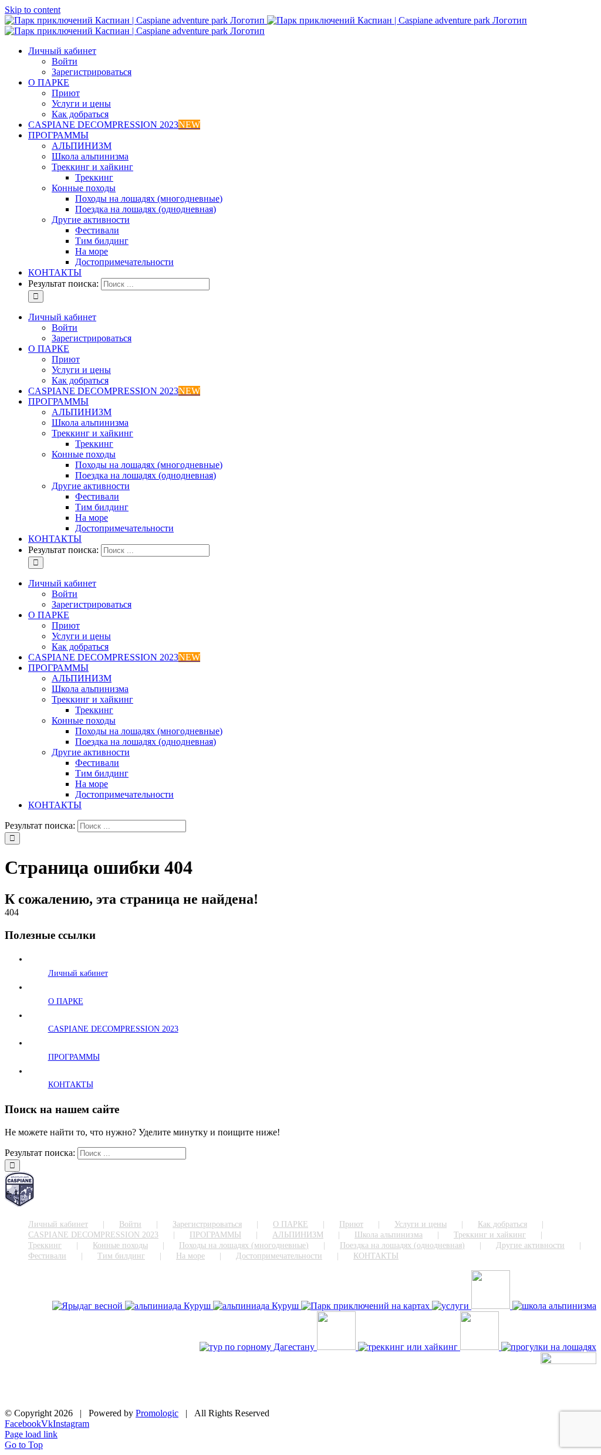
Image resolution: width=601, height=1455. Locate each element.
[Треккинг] (409, 1347)
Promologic (157, 1413)
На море (190, 1255)
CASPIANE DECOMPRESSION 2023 (113, 1029)
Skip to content (32, 10)
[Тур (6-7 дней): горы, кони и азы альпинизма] (548, 1347)
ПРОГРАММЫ (74, 1057)
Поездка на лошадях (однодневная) (402, 1245)
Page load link (31, 1434)
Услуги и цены (420, 1224)
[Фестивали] (337, 1347)
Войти (130, 1224)
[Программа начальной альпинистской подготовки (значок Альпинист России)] (554, 1306)
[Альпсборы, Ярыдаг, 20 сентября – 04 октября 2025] (88, 1306)
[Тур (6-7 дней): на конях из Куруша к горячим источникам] (480, 1347)
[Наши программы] (491, 1306)
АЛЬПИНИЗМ (297, 1234)
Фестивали (47, 1255)
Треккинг (45, 1245)
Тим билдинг (121, 1255)
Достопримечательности (279, 1255)
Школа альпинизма (388, 1234)
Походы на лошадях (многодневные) (244, 1245)
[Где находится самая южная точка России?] (366, 1306)
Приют (351, 1224)
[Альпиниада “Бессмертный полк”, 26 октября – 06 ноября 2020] (257, 1306)
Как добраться (502, 1224)
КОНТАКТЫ (70, 1084)
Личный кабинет (78, 973)
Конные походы (120, 1245)
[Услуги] (451, 1306)
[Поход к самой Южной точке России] (258, 1347)
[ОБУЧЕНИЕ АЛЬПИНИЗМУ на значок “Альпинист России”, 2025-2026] (169, 1306)
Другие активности (530, 1245)
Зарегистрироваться (207, 1224)
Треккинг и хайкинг (490, 1234)
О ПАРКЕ (65, 1001)
